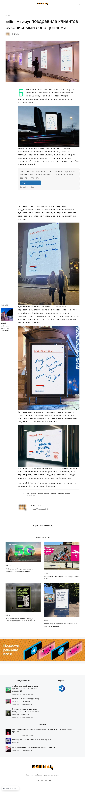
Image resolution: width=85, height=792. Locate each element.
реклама (53, 493)
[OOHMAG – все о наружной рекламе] (42, 4)
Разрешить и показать (30, 182)
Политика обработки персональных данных (42, 775)
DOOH (27, 493)
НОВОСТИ (8, 565)
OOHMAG (16, 33)
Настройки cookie (27, 187)
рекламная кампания (64, 493)
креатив (33, 493)
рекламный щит (30, 495)
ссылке (39, 412)
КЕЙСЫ (8, 16)
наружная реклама (43, 493)
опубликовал (41, 483)
